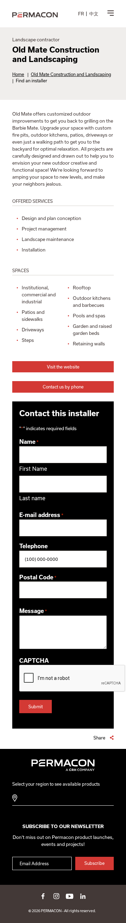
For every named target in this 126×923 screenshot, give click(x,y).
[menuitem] (81, 13)
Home (18, 74)
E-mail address (41, 515)
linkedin (82, 896)
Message (33, 611)
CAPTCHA (34, 660)
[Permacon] (35, 15)
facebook (43, 896)
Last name (32, 498)
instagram (56, 896)
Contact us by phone (63, 386)
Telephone (33, 546)
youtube (69, 896)
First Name (33, 469)
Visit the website (63, 366)
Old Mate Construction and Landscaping (71, 74)
